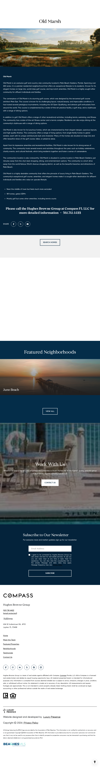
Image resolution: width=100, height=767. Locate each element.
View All (50, 411)
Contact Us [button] (50, 483)
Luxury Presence (51, 717)
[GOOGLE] (33, 667)
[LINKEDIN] (19, 667)
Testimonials (8, 653)
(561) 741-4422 (8, 610)
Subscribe (50, 573)
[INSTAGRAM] (12, 667)
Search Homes (50, 242)
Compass (63, 675)
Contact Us (7, 657)
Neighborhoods (9, 648)
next (54, 401)
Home (5, 635)
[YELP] (26, 667)
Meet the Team (9, 640)
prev (46, 401)
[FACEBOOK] (5, 667)
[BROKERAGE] (40, 667)
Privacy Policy (58, 565)
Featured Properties (11, 644)
